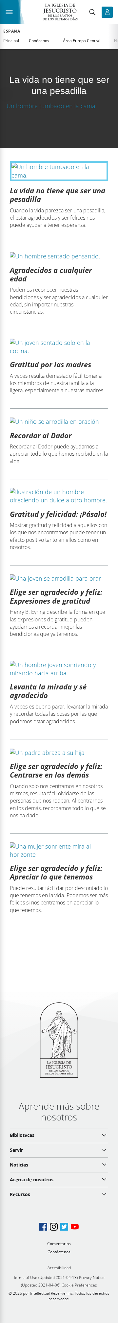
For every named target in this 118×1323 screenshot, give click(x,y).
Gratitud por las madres (50, 364)
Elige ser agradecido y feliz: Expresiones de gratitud (56, 596)
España (11, 31)
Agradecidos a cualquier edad (51, 274)
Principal (11, 40)
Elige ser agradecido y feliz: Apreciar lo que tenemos (56, 872)
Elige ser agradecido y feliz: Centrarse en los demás (56, 770)
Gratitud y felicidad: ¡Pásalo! (58, 514)
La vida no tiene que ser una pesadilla (57, 194)
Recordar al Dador (40, 435)
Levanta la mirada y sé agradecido (48, 691)
